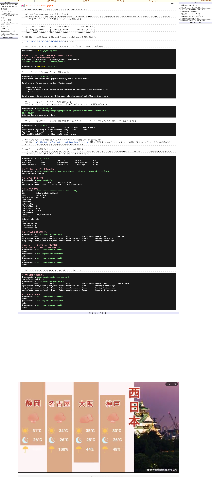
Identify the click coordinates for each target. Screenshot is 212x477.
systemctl (41, 66)
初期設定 (4, 9)
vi (38, 51)
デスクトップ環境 (7, 33)
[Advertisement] (98, 348)
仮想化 (3, 17)
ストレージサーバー (7, 15)
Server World (17, 1)
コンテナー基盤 (6, 20)
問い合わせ (120, 1)
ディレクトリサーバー (8, 22)
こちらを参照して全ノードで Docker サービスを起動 (45, 41)
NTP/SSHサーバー (7, 11)
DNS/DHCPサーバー (8, 13)
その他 (3, 35)
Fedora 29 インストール (9, 6)
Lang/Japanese (154, 1)
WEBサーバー (5, 24)
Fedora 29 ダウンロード (9, 4)
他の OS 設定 (51, 1)
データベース (5, 26)
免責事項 (86, 1)
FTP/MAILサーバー (7, 29)
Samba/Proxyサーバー (8, 31)
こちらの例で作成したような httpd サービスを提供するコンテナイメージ (61, 142)
